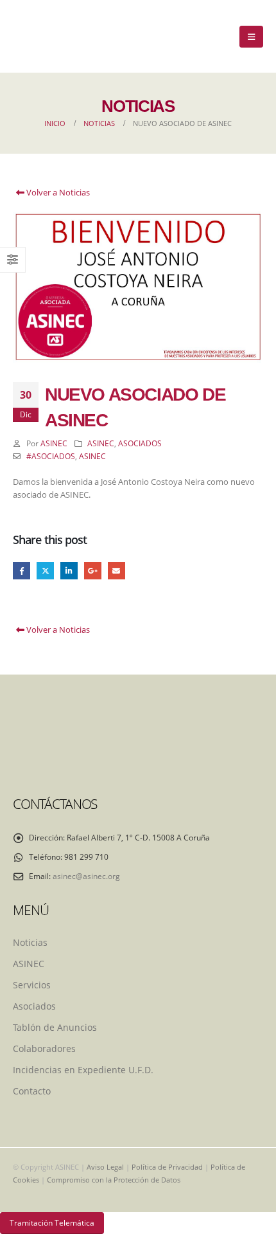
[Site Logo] (42, 36)
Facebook (21, 570)
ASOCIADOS (140, 443)
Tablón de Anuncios (55, 1027)
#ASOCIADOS (50, 456)
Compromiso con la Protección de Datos (113, 1179)
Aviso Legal (105, 1167)
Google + (92, 570)
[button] (251, 37)
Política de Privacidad (167, 1167)
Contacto (32, 1091)
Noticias (30, 942)
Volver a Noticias (57, 192)
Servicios (32, 985)
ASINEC (53, 443)
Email (116, 570)
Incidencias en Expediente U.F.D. (83, 1070)
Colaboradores (44, 1048)
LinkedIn (69, 570)
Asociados (34, 1006)
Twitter (45, 570)
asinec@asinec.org (86, 876)
